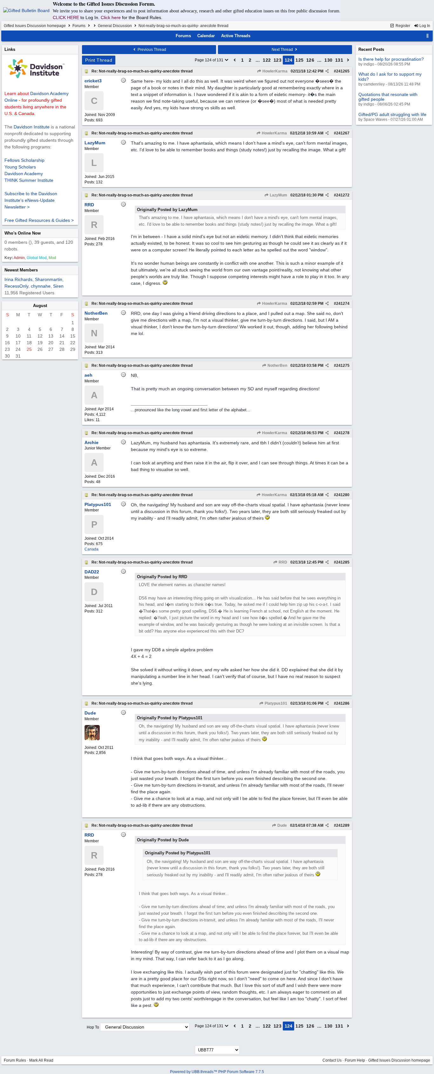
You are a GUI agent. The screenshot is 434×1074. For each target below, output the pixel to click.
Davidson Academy (23, 173)
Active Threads (235, 35)
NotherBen (277, 365)
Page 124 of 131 (209, 60)
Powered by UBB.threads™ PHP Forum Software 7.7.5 (217, 1072)
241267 (342, 133)
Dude (281, 825)
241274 (342, 303)
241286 (342, 703)
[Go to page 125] (348, 60)
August (40, 305)
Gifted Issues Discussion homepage (35, 26)
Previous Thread (151, 49)
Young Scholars (20, 166)
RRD (282, 562)
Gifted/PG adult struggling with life (392, 114)
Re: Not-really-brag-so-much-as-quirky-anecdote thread (142, 71)
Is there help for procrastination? (391, 59)
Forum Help (355, 1060)
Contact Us (332, 1060)
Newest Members (21, 270)
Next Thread (283, 49)
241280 (342, 495)
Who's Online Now (22, 233)
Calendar (206, 35)
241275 (342, 365)
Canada (91, 549)
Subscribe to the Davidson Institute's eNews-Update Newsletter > (30, 200)
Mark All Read (41, 1060)
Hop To (93, 1027)
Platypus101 (275, 703)
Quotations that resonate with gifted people (387, 97)
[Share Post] (327, 71)
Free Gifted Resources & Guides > (39, 220)
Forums (78, 26)
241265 (342, 71)
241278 (342, 433)
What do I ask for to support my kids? (390, 76)
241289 (342, 825)
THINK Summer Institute (28, 180)
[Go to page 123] (235, 60)
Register (402, 26)
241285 (342, 562)
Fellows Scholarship (24, 160)
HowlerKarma (274, 71)
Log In (424, 26)
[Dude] (92, 739)
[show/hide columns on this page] (428, 35)
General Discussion (115, 26)
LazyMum (278, 195)
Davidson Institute (32, 126)
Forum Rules (15, 1060)
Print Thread (98, 60)
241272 (342, 195)
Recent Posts (371, 49)
